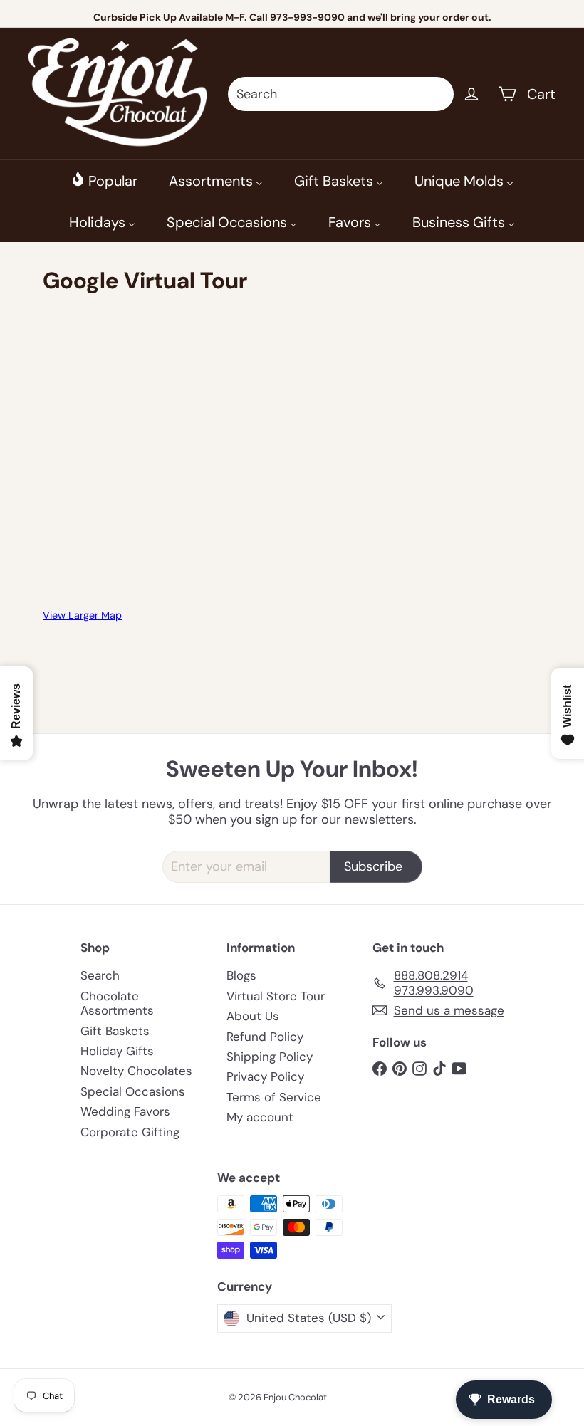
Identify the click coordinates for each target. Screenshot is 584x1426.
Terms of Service (273, 1097)
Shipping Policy (269, 1056)
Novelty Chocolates (136, 1071)
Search (100, 975)
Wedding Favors (125, 1111)
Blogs (241, 975)
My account (259, 1117)
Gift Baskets (115, 1031)
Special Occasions (132, 1091)
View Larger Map (82, 615)
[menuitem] (104, 180)
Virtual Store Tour (275, 996)
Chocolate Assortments (117, 1003)
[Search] (436, 94)
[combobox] (341, 94)
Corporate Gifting (129, 1132)
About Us (252, 1016)
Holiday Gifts (117, 1051)
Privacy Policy (265, 1076)
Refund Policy (264, 1036)
